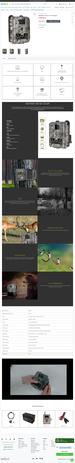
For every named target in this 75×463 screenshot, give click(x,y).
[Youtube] (14, 439)
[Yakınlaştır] (35, 14)
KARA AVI (20, 7)
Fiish (44, 443)
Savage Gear (45, 444)
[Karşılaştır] (72, 16)
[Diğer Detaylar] (74, 13)
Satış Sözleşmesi (34, 447)
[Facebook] (2, 439)
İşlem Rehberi (33, 449)
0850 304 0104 (8, 447)
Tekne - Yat (20, 447)
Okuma (44, 441)
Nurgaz (52, 443)
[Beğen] (72, 13)
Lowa (44, 447)
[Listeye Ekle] (72, 19)
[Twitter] (10, 439)
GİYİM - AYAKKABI (15, 7)
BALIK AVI (2, 7)
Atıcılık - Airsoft (21, 441)
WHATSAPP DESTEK (9, 449)
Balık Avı (19, 440)
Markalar (57, 7)
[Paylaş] (72, 22)
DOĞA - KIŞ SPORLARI (42, 7)
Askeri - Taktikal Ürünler (22, 444)
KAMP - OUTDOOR (8, 7)
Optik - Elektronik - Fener (22, 446)
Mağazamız (33, 441)
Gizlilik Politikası (34, 446)
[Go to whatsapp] (72, 460)
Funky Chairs (53, 446)
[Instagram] (6, 439)
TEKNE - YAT (35, 7)
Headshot (53, 441)
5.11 (43, 446)
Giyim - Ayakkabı (21, 443)
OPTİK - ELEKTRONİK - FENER (27, 7)
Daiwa (44, 440)
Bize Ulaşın (62, 7)
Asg (51, 440)
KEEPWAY (41, 15)
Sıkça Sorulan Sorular (34, 443)
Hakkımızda (33, 440)
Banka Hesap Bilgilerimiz (35, 444)
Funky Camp (53, 444)
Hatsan (44, 449)
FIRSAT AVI (48, 7)
